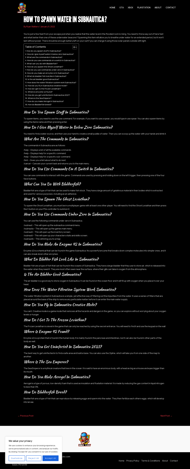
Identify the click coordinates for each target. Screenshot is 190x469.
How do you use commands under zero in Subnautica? (51, 70)
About (158, 7)
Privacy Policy (132, 460)
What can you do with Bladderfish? (42, 63)
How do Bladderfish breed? (40, 104)
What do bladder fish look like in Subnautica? (46, 76)
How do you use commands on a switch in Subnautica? (51, 60)
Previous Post (25, 416)
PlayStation (143, 7)
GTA (121, 7)
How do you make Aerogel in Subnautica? (46, 101)
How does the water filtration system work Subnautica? (51, 82)
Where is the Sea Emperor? (40, 98)
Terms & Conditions (150, 460)
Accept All (50, 458)
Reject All (33, 458)
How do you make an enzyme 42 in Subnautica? (48, 73)
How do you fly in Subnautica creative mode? (47, 85)
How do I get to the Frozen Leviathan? (44, 88)
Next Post (166, 416)
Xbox (130, 7)
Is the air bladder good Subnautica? (43, 79)
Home (112, 7)
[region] (33, 450)
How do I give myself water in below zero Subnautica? (50, 54)
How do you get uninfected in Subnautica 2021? (49, 95)
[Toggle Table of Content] (73, 47)
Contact (171, 7)
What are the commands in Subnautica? (44, 57)
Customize (17, 458)
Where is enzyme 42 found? (40, 92)
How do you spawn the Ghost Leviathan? (45, 66)
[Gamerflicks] (22, 7)
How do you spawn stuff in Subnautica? (43, 51)
